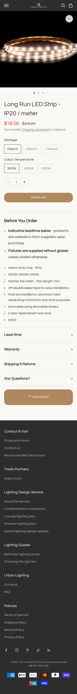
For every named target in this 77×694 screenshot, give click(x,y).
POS (36, 662)
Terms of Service (16, 615)
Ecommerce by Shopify (55, 662)
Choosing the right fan (20, 561)
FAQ (7, 592)
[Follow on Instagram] (17, 650)
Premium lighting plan (20, 523)
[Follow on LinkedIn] (49, 650)
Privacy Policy (14, 637)
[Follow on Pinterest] (27, 650)
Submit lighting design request (26, 531)
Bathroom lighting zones (22, 554)
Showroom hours (16, 440)
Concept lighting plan (19, 516)
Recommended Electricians (24, 455)
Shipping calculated (35, 129)
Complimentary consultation (25, 508)
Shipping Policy (15, 622)
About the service (17, 501)
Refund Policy (14, 629)
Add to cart (38, 197)
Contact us (12, 448)
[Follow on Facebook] (6, 650)
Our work (10, 584)
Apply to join (13, 478)
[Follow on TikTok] (38, 650)
